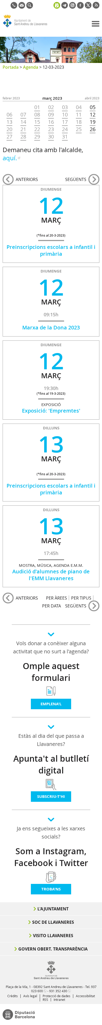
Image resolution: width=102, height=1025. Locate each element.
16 (51, 122)
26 (92, 129)
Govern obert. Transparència (53, 949)
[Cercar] (29, 7)
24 (65, 129)
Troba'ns (51, 889)
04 (79, 107)
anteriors (27, 179)
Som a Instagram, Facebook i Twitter (51, 857)
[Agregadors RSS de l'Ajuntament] (96, 7)
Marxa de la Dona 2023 (51, 327)
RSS (45, 999)
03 (65, 107)
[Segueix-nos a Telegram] (64, 7)
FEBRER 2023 (11, 98)
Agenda (30, 67)
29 (37, 136)
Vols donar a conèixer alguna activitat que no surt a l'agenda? (51, 647)
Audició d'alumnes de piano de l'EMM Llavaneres (51, 575)
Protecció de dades (56, 996)
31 (65, 136)
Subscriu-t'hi (51, 796)
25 (79, 129)
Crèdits (12, 996)
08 (37, 114)
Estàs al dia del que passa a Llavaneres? (51, 740)
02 (51, 107)
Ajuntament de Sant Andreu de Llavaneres (28, 27)
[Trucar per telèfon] (13, 7)
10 (65, 114)
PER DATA (51, 605)
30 (51, 136)
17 (65, 122)
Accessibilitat (85, 996)
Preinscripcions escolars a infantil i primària (51, 250)
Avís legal (30, 996)
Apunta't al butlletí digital (51, 764)
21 (23, 129)
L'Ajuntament (53, 909)
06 (9, 114)
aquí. (10, 158)
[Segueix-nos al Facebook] (80, 7)
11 (79, 114)
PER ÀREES (56, 597)
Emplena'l (51, 704)
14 (23, 122)
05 (92, 107)
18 (79, 122)
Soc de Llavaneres (53, 922)
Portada (11, 67)
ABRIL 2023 (92, 98)
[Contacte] (21, 7)
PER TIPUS (81, 597)
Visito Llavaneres (53, 935)
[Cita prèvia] (56, 5)
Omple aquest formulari (51, 672)
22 (37, 129)
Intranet (59, 999)
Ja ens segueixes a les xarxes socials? (51, 832)
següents (75, 179)
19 (92, 122)
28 (23, 136)
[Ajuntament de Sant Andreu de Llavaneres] (51, 978)
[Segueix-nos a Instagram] (72, 7)
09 (51, 114)
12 (92, 114)
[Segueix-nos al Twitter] (88, 7)
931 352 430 (58, 991)
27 (9, 136)
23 (51, 129)
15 (37, 122)
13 (9, 122)
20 (9, 129)
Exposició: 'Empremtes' (51, 410)
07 (23, 114)
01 (37, 107)
